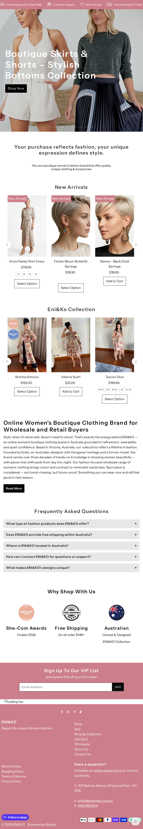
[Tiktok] (81, 711)
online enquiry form (108, 771)
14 (24, 274)
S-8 (107, 389)
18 (36, 274)
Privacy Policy (11, 781)
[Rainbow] (73, 278)
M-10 (114, 389)
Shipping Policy (13, 771)
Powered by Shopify (41, 825)
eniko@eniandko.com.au (95, 801)
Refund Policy (11, 766)
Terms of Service (14, 776)
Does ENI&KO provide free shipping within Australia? (49, 535)
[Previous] (7, 245)
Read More (14, 488)
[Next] (136, 245)
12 (18, 274)
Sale (77, 729)
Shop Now (16, 88)
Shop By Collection (88, 734)
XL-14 (128, 389)
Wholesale (82, 744)
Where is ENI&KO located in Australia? (37, 546)
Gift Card (81, 739)
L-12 (121, 389)
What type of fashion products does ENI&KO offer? (47, 524)
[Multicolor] (68, 278)
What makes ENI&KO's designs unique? (38, 568)
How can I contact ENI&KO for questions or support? (48, 557)
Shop (78, 724)
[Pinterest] (75, 711)
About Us (81, 749)
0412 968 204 (88, 806)
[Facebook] (62, 711)
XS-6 (100, 389)
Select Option (27, 284)
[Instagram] (68, 711)
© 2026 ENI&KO (13, 825)
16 (30, 274)
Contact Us (82, 754)
